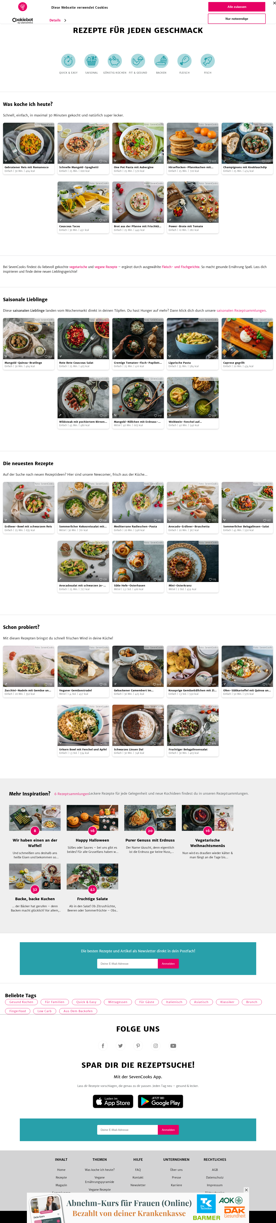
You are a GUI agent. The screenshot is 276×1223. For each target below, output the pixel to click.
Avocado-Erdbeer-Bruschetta (189, 526)
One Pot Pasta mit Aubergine (134, 167)
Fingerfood (17, 1011)
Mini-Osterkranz (180, 585)
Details (55, 20)
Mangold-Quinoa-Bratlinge (23, 362)
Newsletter (138, 1185)
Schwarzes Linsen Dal (128, 749)
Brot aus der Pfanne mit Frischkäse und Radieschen (138, 226)
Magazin (61, 1185)
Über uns (176, 1170)
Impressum (215, 1185)
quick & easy (86, 1002)
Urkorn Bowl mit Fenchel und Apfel (83, 749)
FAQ (138, 1170)
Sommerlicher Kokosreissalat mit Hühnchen (81, 527)
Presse (176, 1177)
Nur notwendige (236, 18)
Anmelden (168, 963)
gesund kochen (21, 1002)
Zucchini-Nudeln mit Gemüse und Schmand (28, 691)
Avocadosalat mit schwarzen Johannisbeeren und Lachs (81, 586)
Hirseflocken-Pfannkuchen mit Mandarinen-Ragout (190, 167)
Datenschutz (214, 1177)
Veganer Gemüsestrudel (75, 690)
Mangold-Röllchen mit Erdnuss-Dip (136, 422)
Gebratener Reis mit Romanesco (26, 167)
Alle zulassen (237, 6)
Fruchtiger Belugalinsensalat (188, 749)
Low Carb (45, 1011)
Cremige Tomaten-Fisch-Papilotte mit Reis (137, 363)
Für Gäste (146, 1002)
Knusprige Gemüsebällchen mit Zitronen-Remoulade (192, 691)
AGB (215, 1170)
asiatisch (201, 1002)
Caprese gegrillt (234, 362)
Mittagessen (117, 1002)
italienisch (174, 1002)
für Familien (54, 1002)
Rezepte (61, 1177)
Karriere (176, 1185)
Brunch (251, 1002)
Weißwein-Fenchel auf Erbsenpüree (184, 422)
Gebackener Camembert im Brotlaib (132, 691)
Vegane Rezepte (100, 1189)
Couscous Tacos (69, 226)
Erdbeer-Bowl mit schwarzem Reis (28, 526)
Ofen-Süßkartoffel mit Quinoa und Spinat (246, 691)
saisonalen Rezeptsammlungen (241, 310)
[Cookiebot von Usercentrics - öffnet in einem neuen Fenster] (22, 21)
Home (61, 1170)
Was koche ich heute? (100, 1170)
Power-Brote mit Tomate (186, 226)
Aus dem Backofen (78, 1011)
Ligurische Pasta (180, 362)
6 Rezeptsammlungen (71, 794)
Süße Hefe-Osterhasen (129, 585)
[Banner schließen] (274, 3)
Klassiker (227, 1002)
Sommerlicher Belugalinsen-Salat (246, 526)
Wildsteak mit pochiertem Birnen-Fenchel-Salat (82, 422)
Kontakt (138, 1177)
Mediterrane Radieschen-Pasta (135, 526)
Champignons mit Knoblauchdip (245, 167)
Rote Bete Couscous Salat (76, 362)
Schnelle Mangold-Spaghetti (78, 167)
